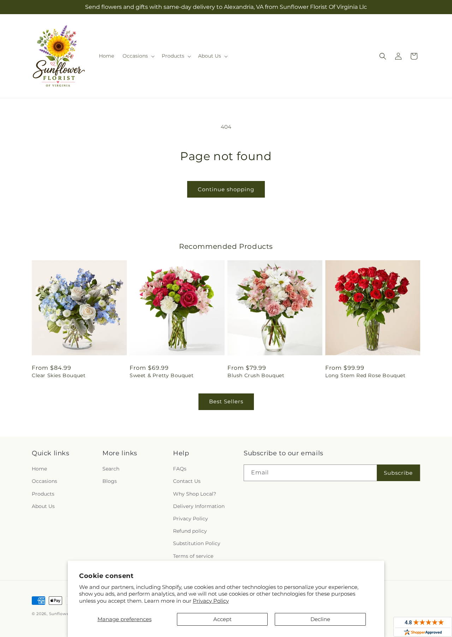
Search (110, 469)
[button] (137, 55)
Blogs (109, 481)
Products (43, 494)
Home (39, 469)
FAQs (179, 469)
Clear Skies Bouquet (58, 375)
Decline (320, 619)
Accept (222, 619)
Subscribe (398, 472)
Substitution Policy (196, 543)
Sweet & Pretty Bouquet (162, 375)
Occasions (44, 481)
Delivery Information (199, 506)
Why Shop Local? (194, 494)
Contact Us (187, 481)
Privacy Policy (211, 600)
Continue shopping (226, 189)
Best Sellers (226, 401)
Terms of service (193, 556)
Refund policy (190, 531)
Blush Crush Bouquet (255, 375)
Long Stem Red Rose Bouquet (365, 375)
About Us (43, 506)
